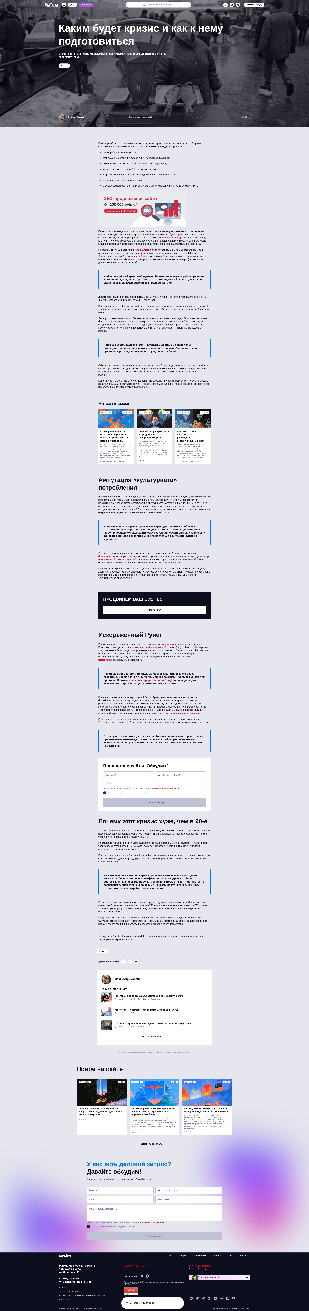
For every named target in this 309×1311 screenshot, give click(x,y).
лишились (167, 644)
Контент (141, 1027)
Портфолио (200, 1256)
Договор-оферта (65, 1300)
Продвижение (119, 461)
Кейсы (133, 1132)
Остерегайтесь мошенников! (92, 1308)
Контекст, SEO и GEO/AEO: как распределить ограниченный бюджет (190, 436)
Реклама (146, 999)
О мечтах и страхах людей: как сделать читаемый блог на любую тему (153, 1023)
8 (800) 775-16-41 (134, 1265)
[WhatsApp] (136, 961)
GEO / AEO (82, 1119)
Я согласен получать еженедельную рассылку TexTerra (130, 793)
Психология (142, 1013)
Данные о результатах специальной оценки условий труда (82, 1295)
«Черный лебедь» (173, 237)
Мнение (109, 461)
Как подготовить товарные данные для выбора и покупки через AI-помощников (206, 1110)
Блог (230, 1256)
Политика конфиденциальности (70, 1308)
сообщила (142, 256)
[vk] (203, 1298)
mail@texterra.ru (199, 1265)
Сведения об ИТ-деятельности (71, 1291)
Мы (170, 1256)
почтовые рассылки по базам (183, 713)
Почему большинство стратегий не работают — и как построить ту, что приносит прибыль (115, 436)
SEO (178, 461)
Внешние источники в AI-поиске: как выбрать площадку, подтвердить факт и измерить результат (100, 1112)
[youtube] (215, 1298)
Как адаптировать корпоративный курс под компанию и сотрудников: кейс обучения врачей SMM (152, 1112)
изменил (103, 659)
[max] (232, 5)
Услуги (183, 1256)
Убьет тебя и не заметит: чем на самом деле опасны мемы (146, 1010)
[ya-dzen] (209, 1298)
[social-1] (227, 1298)
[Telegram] (123, 961)
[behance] (221, 1298)
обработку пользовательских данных (165, 788)
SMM (139, 999)
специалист (142, 250)
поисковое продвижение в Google (151, 680)
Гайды (102, 461)
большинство (106, 556)
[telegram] (238, 5)
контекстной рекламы (148, 647)
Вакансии (62, 1287)
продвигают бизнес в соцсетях (116, 559)
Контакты (245, 1256)
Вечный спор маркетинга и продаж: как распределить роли (154, 434)
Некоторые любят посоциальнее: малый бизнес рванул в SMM (149, 996)
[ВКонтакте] (130, 961)
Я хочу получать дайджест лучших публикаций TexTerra (114, 1227)
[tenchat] (233, 1298)
